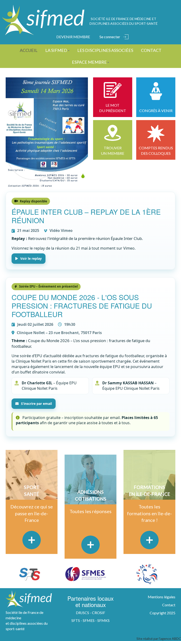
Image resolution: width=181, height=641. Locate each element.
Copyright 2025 (162, 613)
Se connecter (109, 36)
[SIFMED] (43, 20)
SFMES (89, 620)
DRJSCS (82, 612)
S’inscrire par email (36, 403)
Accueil (28, 50)
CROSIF (98, 612)
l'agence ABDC (170, 639)
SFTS (75, 620)
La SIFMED (56, 50)
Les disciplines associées (105, 50)
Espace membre (89, 62)
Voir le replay (31, 258)
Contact (151, 50)
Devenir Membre (73, 36)
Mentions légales (161, 597)
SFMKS (103, 620)
